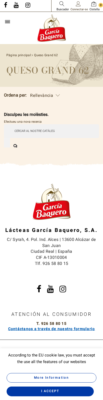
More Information (51, 377)
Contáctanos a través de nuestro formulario (51, 329)
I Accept (50, 391)
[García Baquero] (51, 27)
